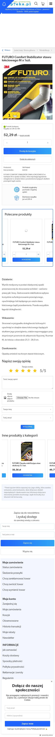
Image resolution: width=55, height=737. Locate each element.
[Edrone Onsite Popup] (27, 368)
